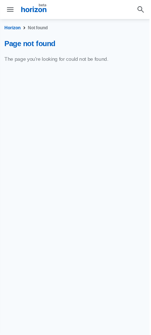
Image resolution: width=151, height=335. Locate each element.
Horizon (12, 27)
